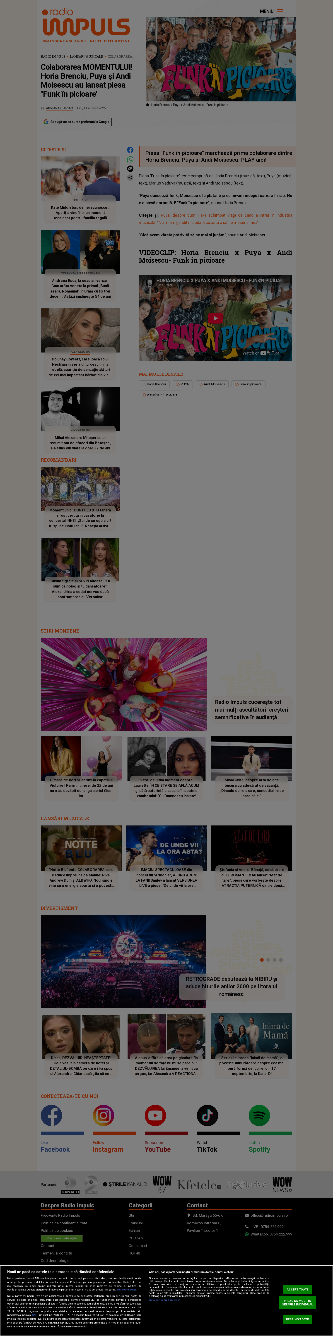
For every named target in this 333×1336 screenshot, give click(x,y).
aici (33, 1315)
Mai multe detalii (127, 1289)
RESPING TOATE (297, 1319)
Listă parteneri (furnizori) (164, 1300)
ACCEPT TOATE (297, 1289)
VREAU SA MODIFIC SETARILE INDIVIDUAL (297, 1302)
